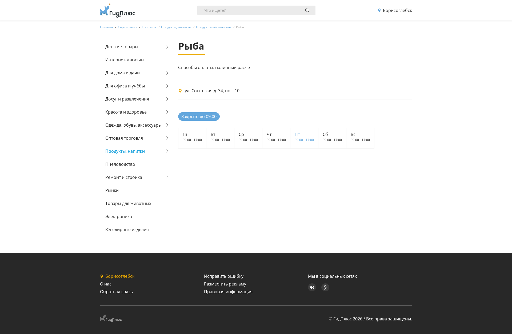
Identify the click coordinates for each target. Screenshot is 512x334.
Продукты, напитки (125, 151)
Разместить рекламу (225, 284)
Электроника (118, 216)
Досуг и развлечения (127, 99)
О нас (105, 284)
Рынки (112, 190)
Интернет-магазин (124, 60)
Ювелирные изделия (127, 229)
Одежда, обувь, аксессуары (133, 125)
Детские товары (121, 47)
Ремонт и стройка (123, 177)
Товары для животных (128, 203)
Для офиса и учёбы (125, 86)
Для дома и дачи (122, 73)
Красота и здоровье (126, 112)
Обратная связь (116, 292)
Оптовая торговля (124, 138)
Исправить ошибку (223, 276)
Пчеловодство (120, 164)
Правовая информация (228, 292)
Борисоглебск (397, 10)
